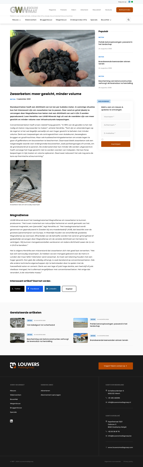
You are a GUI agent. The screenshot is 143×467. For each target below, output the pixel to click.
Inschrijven (115, 144)
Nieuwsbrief (97, 10)
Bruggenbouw (46, 20)
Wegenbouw (61, 20)
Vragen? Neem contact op (114, 366)
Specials (93, 20)
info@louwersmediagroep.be (119, 436)
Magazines (52, 10)
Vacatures (108, 10)
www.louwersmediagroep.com (120, 447)
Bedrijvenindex (124, 10)
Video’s (73, 10)
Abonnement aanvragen (51, 395)
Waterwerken (30, 20)
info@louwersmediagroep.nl (119, 402)
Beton (13, 99)
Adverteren (84, 10)
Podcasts (63, 10)
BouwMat (105, 20)
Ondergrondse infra (78, 20)
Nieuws (15, 20)
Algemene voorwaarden (113, 461)
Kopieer (69, 289)
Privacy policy (128, 461)
